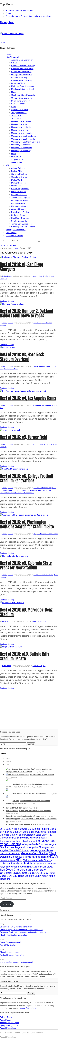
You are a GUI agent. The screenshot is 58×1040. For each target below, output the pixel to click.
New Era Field (7, 860)
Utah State (16, 156)
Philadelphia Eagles (20, 212)
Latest (8, 758)
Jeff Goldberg (7, 276)
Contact (9, 13)
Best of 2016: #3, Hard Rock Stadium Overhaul (22, 357)
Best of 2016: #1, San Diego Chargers (21, 267)
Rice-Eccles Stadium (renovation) (13, 935)
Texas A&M (16, 115)
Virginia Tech (17, 159)
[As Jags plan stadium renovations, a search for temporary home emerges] (9, 800)
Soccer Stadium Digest (9, 1022)
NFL (7, 165)
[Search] (39, 241)
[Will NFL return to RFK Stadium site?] (17, 774)
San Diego (47, 866)
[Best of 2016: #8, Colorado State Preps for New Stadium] (14, 556)
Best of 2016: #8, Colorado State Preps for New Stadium (26, 565)
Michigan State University (22, 86)
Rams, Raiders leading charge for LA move (23, 816)
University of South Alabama (23, 136)
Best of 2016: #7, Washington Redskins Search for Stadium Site (27, 524)
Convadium (6, 837)
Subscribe (7, 904)
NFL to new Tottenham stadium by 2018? (22, 824)
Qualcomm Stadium (46, 863)
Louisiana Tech (18, 83)
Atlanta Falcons (18, 168)
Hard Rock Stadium (37, 837)
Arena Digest (5, 1020)
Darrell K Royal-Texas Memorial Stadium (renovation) (21, 929)
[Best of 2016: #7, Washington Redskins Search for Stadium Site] (24, 515)
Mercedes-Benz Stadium (34, 853)
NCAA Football (12, 57)
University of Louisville (21, 127)
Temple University (19, 112)
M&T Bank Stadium (10, 853)
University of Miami (19, 130)
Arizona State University (22, 60)
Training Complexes (14, 235)
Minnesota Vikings (19, 206)
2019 (2, 828)
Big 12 (14, 63)
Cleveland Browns (19, 177)
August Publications (28, 1008)
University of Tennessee (22, 145)
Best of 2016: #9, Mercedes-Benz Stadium (26, 612)
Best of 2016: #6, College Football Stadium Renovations (26, 478)
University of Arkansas (21, 121)
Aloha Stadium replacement (11, 952)
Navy (13, 92)
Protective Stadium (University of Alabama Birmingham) (23, 932)
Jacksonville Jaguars (20, 197)
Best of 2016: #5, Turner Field (23, 437)
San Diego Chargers (20, 218)
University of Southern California (25, 142)
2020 (8, 828)
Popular (8, 761)
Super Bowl (6, 875)
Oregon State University (22, 98)
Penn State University (20, 101)
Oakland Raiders (18, 209)
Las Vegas (37, 323)
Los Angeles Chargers (36, 847)
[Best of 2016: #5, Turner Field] (10, 430)
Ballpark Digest (6, 1017)
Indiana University (19, 77)
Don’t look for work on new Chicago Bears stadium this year (29, 770)
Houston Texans (18, 191)
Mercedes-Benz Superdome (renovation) (16, 962)
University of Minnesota (21, 133)
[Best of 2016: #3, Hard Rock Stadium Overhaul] (7, 347)
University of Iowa (19, 124)
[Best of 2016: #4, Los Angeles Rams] (23, 391)
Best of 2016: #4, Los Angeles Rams (28, 398)
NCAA (53, 856)
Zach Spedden (7, 323)
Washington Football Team (23, 227)
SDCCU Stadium (22, 872)
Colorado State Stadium (12, 834)
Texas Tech (16, 118)
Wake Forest (17, 162)
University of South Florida (23, 139)
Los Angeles (11, 232)
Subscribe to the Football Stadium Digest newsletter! (29, 16)
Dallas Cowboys (18, 180)
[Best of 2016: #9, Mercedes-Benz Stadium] (12, 602)
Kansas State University (21, 80)
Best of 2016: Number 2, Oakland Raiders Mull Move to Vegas (26, 313)
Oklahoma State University (23, 95)
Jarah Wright (7, 621)
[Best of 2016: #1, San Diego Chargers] (18, 257)
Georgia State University (22, 74)
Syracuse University (20, 109)
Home (8, 54)
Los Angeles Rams (19, 200)
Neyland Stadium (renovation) (12, 955)
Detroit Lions (17, 186)
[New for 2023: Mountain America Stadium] (9, 793)
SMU (13, 107)
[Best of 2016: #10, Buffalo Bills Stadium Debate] (11, 647)
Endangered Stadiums (15, 230)
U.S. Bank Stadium (23, 875)
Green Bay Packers (20, 189)
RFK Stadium (34, 866)
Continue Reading (7, 301)
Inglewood (6, 841)
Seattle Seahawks (19, 221)
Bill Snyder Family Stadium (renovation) (16, 926)
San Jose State (18, 104)
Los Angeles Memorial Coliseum (27, 848)
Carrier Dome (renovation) (10, 942)
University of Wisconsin (21, 148)
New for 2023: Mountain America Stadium (29, 793)
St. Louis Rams (18, 215)
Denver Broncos (18, 183)
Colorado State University (22, 68)
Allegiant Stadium (22, 828)
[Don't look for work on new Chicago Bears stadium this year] (18, 769)
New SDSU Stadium (8, 945)
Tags (7, 764)
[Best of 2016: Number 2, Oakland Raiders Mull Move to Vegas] (12, 304)
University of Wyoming (21, 150)
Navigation (7, 22)
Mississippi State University (23, 89)
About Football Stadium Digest (19, 10)
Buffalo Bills (16, 171)
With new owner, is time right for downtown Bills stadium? (28, 810)
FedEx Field (19, 837)
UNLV (13, 153)
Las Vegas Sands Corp (31, 844)
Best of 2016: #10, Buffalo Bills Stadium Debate (24, 656)
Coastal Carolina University (23, 66)
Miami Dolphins (18, 203)
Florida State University (21, 71)
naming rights (40, 856)
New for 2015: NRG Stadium (17, 808)
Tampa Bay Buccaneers (21, 224)
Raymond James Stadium (13, 866)
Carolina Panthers (19, 174)
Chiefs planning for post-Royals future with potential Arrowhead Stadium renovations (30, 785)
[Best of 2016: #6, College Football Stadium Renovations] (14, 469)
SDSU (35, 872)
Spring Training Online (9, 1025)
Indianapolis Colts (19, 194)
